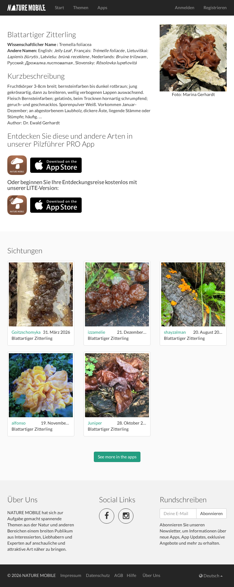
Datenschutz (98, 575)
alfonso (19, 422)
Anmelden (184, 7)
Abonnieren (211, 513)
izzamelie (96, 332)
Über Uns (151, 575)
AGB (118, 575)
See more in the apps (117, 456)
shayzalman (175, 332)
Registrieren (215, 7)
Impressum (70, 575)
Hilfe (131, 575)
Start (59, 7)
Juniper (95, 422)
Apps (102, 7)
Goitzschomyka (26, 332)
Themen (80, 7)
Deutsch (211, 575)
